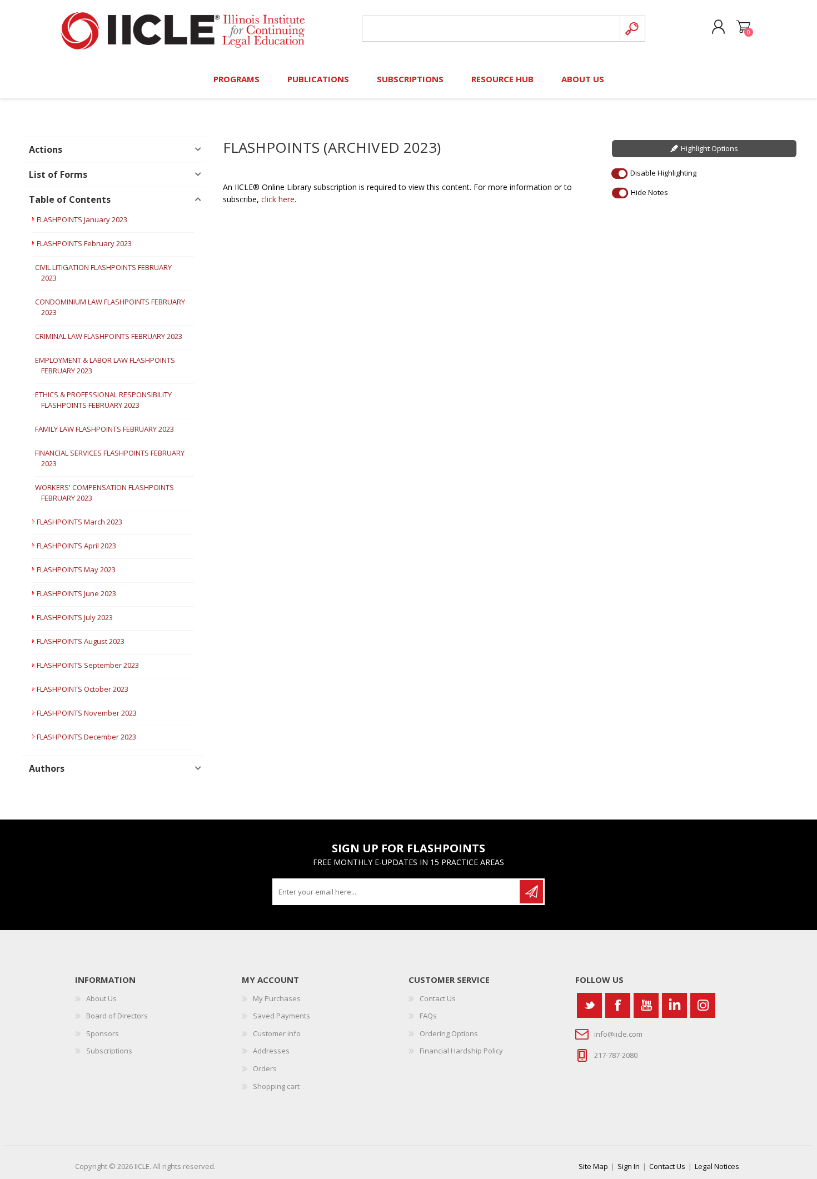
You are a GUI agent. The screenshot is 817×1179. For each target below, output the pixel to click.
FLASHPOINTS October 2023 (82, 689)
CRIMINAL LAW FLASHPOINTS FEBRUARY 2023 (108, 336)
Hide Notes (649, 192)
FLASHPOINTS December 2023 (86, 737)
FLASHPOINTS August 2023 (80, 641)
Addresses (271, 1051)
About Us (101, 998)
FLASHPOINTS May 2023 (76, 569)
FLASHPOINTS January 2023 (82, 219)
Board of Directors (117, 1016)
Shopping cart (743, 27)
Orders (265, 1068)
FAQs (428, 1016)
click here (278, 199)
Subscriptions (109, 1051)
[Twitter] (589, 1005)
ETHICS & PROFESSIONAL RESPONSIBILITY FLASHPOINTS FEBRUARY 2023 (103, 399)
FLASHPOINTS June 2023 (76, 593)
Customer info (277, 1033)
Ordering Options (449, 1033)
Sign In (628, 1166)
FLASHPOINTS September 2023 (88, 665)
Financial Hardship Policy (461, 1051)
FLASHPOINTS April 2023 (76, 546)
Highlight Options (709, 148)
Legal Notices (717, 1166)
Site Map (593, 1166)
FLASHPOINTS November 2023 (87, 713)
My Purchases (277, 998)
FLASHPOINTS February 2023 (84, 243)
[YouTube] (646, 1005)
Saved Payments (281, 1016)
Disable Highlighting (663, 173)
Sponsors (102, 1033)
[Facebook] (617, 1005)
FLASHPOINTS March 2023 (79, 522)
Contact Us (438, 998)
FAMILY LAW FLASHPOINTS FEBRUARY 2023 (104, 429)
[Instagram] (702, 1005)
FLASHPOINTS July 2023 (75, 617)
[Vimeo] (674, 1005)
